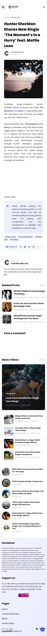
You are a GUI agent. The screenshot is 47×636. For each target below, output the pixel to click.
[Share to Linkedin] (29, 247)
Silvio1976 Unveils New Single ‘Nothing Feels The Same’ (28, 317)
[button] (38, 247)
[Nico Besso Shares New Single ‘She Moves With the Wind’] (6, 494)
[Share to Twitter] (20, 247)
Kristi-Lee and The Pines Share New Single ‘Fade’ (29, 304)
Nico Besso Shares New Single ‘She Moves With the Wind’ (28, 492)
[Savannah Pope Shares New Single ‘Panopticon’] (8, 455)
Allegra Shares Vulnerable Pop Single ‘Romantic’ (29, 417)
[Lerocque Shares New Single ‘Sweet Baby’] (8, 431)
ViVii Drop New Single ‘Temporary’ (27, 481)
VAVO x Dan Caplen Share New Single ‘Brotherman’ (26, 503)
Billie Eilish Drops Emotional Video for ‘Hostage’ (27, 470)
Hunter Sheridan (26, 237)
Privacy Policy (8, 623)
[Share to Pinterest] (25, 247)
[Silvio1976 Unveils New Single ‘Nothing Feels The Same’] (7, 319)
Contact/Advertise (10, 614)
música (15, 240)
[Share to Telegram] (33, 247)
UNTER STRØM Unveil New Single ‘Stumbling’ (29, 292)
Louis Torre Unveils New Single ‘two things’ (22, 399)
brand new (15, 17)
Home (7, 17)
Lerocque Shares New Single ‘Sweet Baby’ (28, 429)
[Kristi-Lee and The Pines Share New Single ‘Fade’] (7, 307)
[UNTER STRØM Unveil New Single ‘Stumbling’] (7, 294)
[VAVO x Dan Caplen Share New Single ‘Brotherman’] (6, 505)
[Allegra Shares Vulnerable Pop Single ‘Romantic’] (8, 419)
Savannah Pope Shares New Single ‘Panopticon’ (27, 453)
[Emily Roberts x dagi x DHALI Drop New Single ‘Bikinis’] (8, 443)
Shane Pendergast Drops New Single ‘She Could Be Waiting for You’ (26, 526)
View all (42, 285)
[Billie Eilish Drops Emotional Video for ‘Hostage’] (6, 472)
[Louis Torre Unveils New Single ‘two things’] (23, 387)
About (4, 618)
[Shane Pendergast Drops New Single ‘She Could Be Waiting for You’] (6, 527)
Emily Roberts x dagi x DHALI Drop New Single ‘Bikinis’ (27, 441)
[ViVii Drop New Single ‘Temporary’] (6, 483)
